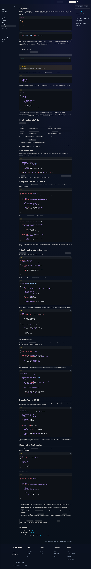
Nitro (27, 556)
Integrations (4, 32)
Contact (68, 550)
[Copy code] (70, 17)
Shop (68, 551)
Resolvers (3, 15)
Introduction (4, 9)
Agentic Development (30, 554)
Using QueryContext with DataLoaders (82, 18)
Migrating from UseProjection (81, 23)
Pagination (4, 20)
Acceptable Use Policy (71, 553)
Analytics (28, 550)
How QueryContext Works (80, 13)
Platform (18, 1)
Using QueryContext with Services (82, 16)
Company (36, 1)
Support (41, 551)
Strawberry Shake (57, 554)
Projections (4, 26)
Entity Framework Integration (46, 535)
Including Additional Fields (81, 21)
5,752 (61, 1)
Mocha (28, 557)
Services (23, 1)
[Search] (77, 1)
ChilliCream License (70, 559)
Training (41, 553)
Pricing (42, 1)
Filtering (3, 22)
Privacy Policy (69, 556)
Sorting (3, 24)
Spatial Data (4, 28)
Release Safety (29, 551)
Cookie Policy (69, 554)
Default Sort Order (79, 15)
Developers (30, 1)
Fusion (55, 551)
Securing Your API (5, 37)
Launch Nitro (72, 1)
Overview (4, 18)
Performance (4, 35)
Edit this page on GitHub (25, 540)
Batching (3, 30)
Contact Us (66, 1)
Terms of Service (70, 557)
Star (59, 1)
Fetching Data (4, 16)
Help (45, 1)
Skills (55, 557)
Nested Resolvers (79, 20)
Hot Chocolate (56, 553)
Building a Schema (5, 13)
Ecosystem (28, 553)
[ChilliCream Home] (13, 2)
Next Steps (78, 25)
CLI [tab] (20, 54)
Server (3, 33)
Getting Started (4, 11)
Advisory (41, 550)
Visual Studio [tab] (25, 54)
